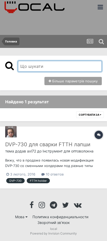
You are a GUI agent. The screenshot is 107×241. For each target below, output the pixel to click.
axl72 (31, 151)
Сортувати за (89, 114)
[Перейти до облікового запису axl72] (11, 131)
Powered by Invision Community (53, 233)
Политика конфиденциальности (60, 217)
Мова (20, 217)
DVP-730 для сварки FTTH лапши (47, 144)
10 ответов (54, 174)
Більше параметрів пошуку (74, 81)
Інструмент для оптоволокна (68, 151)
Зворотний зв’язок (53, 222)
